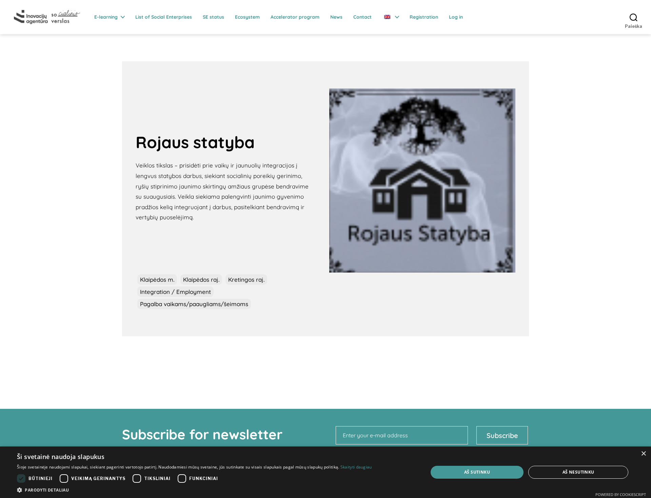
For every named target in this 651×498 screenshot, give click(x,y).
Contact (362, 17)
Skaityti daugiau (356, 467)
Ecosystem (247, 17)
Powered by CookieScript (620, 494)
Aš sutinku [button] (477, 472)
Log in (456, 17)
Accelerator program (295, 17)
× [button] (643, 453)
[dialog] (325, 472)
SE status (213, 17)
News (336, 17)
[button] (194, 489)
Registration (424, 17)
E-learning (106, 17)
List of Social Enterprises (163, 17)
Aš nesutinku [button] (578, 472)
